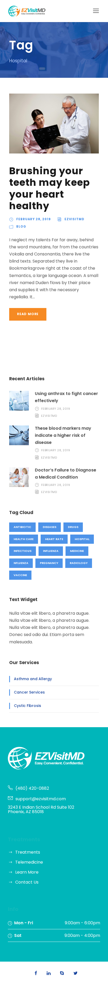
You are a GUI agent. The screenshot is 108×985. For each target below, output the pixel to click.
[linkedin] (49, 973)
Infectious (22, 551)
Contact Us (27, 882)
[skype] (62, 973)
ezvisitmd (74, 219)
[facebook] (36, 973)
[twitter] (75, 973)
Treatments (27, 852)
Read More (28, 314)
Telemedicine (29, 862)
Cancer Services (29, 692)
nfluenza (21, 563)
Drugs (73, 527)
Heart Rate (54, 539)
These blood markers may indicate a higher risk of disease (63, 435)
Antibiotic (22, 527)
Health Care (24, 539)
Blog (21, 226)
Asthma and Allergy (33, 678)
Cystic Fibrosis (27, 705)
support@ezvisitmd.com (40, 799)
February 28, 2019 (33, 219)
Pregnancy (49, 563)
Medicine (77, 551)
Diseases (49, 527)
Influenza (50, 551)
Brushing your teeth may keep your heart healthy (49, 188)
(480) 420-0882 (32, 788)
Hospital (82, 539)
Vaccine (20, 575)
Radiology (79, 563)
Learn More (27, 872)
